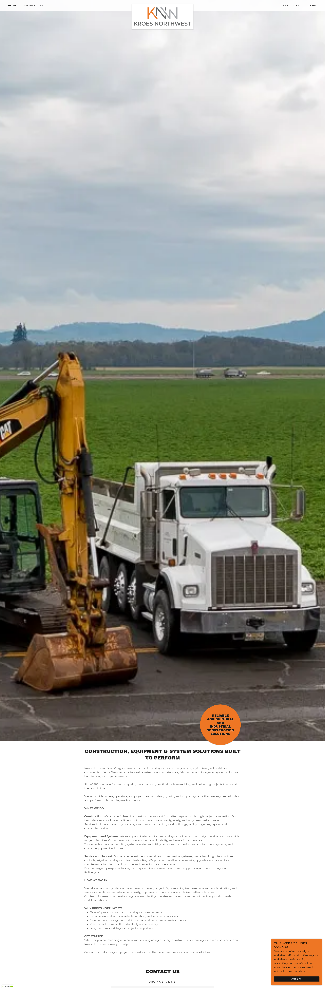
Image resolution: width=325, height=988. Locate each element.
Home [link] (12, 5)
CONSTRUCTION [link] (32, 5)
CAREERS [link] (310, 5)
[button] (288, 5)
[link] (162, 5)
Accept (296, 979)
